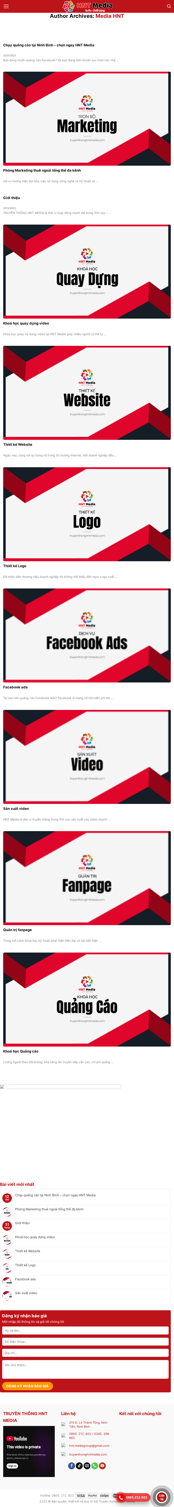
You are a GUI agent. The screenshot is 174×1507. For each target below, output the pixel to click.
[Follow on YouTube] (102, 1466)
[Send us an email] (87, 1466)
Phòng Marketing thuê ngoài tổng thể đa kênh (49, 1209)
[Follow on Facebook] (71, 1466)
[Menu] (6, 6)
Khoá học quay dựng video (35, 1237)
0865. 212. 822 (80, 1434)
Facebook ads (25, 1279)
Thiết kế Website (27, 1251)
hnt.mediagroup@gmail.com (89, 1445)
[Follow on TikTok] (79, 1466)
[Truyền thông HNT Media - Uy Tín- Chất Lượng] (87, 6)
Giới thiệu (22, 1223)
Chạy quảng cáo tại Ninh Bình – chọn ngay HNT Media (55, 1195)
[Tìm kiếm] (169, 6)
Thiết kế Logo (25, 1265)
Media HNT (109, 16)
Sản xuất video (26, 1293)
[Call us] (94, 1466)
